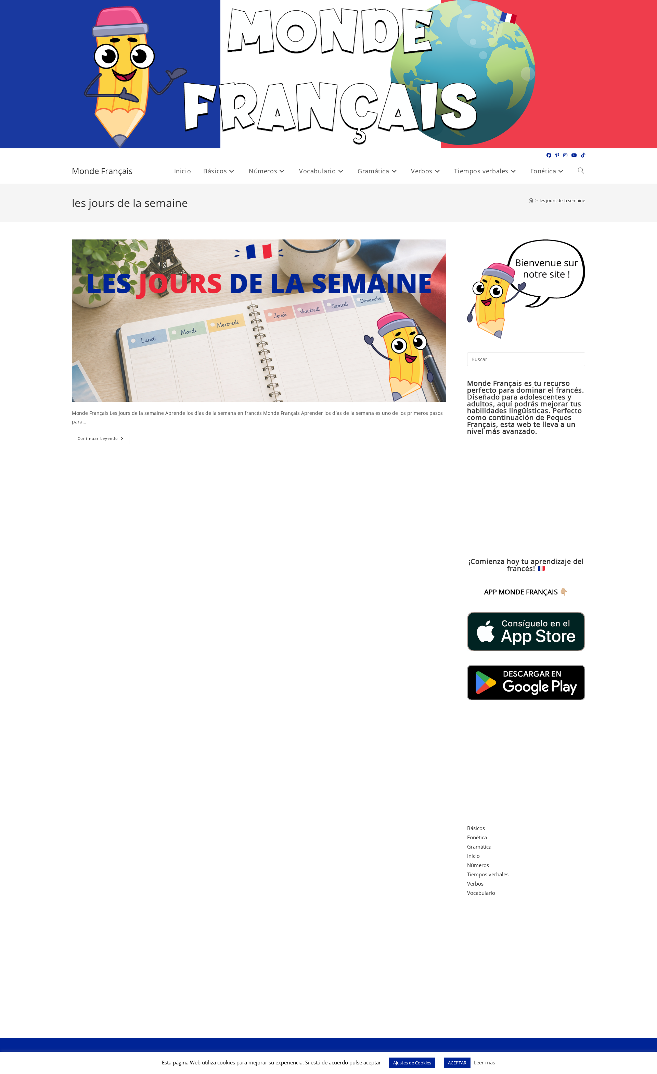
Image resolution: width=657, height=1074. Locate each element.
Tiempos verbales (487, 874)
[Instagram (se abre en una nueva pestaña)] (565, 155)
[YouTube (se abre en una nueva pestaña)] (574, 155)
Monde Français (102, 170)
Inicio (473, 855)
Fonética (477, 837)
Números (478, 865)
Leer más (484, 1062)
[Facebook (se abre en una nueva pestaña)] (548, 155)
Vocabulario (481, 892)
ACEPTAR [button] (457, 1063)
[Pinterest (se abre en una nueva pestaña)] (557, 155)
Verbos (475, 883)
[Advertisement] (526, 496)
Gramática (479, 846)
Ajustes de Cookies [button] (412, 1063)
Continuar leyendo (103, 439)
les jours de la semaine (562, 200)
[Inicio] (531, 200)
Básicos (476, 828)
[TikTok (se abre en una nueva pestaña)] (582, 155)
